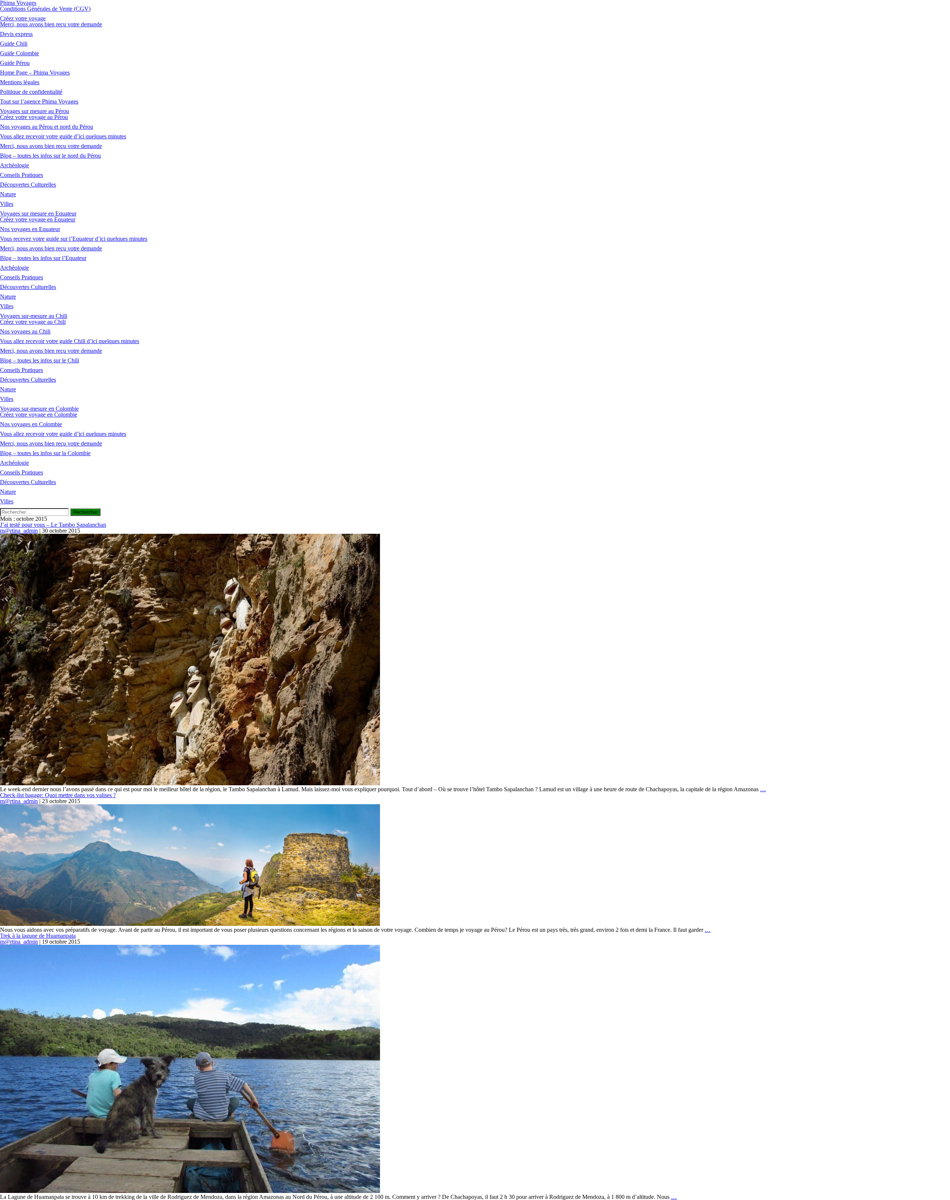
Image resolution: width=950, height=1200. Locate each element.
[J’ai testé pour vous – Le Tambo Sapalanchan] (190, 783)
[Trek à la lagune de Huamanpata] (190, 1191)
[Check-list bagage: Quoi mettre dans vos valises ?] (190, 924)
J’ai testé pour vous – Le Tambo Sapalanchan (53, 525)
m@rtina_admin (19, 530)
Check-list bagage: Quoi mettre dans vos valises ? (58, 795)
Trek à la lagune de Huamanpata (38, 936)
